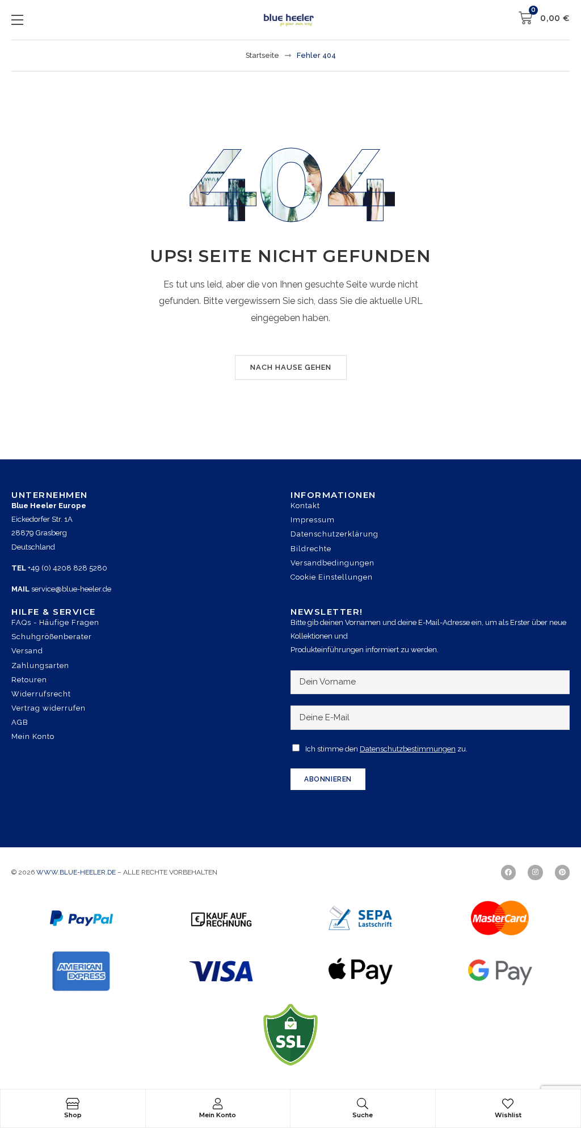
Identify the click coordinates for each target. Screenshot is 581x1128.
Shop (73, 1115)
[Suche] (362, 1103)
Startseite (262, 55)
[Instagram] (535, 872)
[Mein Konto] (218, 1103)
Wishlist (508, 1115)
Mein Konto (217, 1115)
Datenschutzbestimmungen (408, 749)
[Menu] (17, 20)
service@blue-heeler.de (71, 589)
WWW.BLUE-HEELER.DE (76, 872)
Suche (362, 1115)
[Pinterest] (562, 872)
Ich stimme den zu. (386, 749)
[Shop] (72, 1103)
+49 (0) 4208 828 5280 (67, 568)
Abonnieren (328, 779)
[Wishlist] (507, 1103)
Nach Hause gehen (290, 367)
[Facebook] (508, 872)
